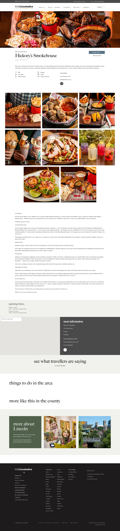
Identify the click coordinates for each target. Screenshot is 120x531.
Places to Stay (76, 7)
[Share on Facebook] (20, 45)
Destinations (86, 7)
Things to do (41, 7)
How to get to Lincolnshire (21, 495)
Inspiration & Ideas (19, 490)
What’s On (50, 7)
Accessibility (78, 1)
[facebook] (61, 83)
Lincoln (17, 60)
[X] (91, 1)
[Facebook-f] (88, 1)
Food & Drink (66, 7)
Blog (74, 1)
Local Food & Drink (20, 492)
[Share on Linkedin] (22, 45)
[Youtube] (21, 472)
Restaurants (101, 13)
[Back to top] (115, 459)
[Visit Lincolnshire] (24, 7)
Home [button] (16, 14)
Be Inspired (57, 7)
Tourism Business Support (98, 1)
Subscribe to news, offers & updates (22, 1)
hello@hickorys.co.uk (65, 79)
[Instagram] (90, 1)
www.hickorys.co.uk (65, 76)
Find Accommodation (20, 487)
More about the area (24, 59)
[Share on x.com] (25, 45)
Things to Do (18, 475)
